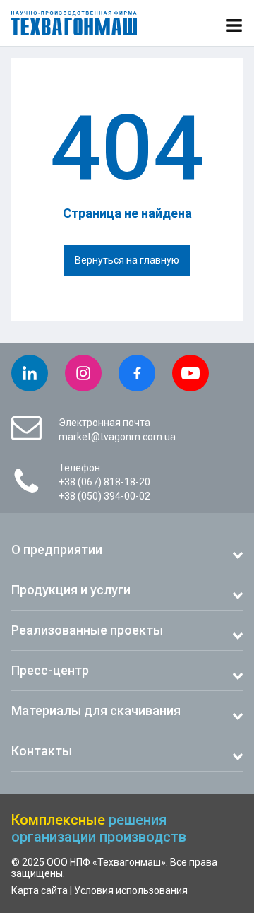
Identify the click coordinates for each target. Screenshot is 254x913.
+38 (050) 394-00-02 (104, 496)
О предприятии (56, 549)
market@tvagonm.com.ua (117, 436)
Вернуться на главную (127, 260)
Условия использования (131, 890)
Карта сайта (39, 890)
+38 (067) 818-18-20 (104, 482)
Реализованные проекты (87, 630)
